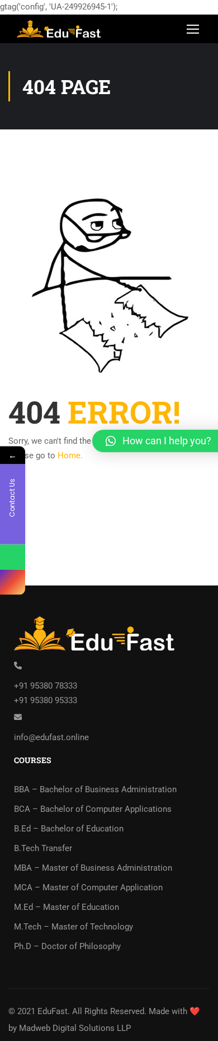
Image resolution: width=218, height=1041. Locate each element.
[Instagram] (12, 582)
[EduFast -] (61, 32)
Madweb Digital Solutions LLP (75, 1028)
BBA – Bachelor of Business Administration (95, 789)
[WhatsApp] (12, 557)
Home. (70, 455)
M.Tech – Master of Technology (73, 927)
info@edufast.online (51, 737)
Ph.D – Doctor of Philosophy (67, 946)
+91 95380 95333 (45, 700)
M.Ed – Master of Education (66, 907)
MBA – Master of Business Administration (93, 868)
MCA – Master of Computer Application (88, 887)
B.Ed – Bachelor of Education (69, 829)
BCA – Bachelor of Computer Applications (93, 809)
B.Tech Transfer (43, 848)
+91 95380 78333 (45, 686)
